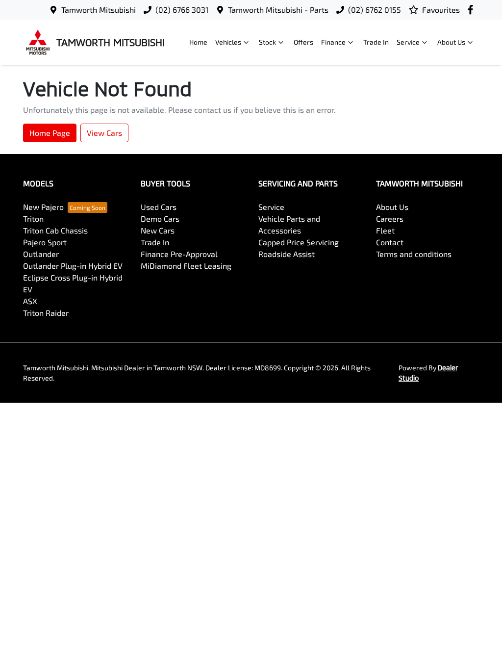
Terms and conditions (414, 253)
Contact (389, 242)
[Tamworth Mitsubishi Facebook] (472, 9)
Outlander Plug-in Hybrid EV (73, 265)
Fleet (385, 230)
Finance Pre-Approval (179, 253)
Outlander (41, 253)
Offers (303, 42)
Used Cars (158, 206)
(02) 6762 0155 (374, 9)
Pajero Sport (45, 242)
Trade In (376, 42)
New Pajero (43, 206)
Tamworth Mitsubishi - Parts (278, 9)
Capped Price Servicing (298, 242)
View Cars (104, 132)
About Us (451, 42)
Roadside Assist (286, 253)
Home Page (49, 132)
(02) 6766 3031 (181, 9)
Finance (333, 42)
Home (198, 42)
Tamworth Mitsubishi (98, 9)
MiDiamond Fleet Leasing (186, 265)
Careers (389, 218)
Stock (267, 42)
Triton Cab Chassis (55, 230)
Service (408, 42)
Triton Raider (46, 312)
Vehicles (228, 42)
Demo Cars (160, 218)
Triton (33, 218)
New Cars (158, 230)
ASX (30, 301)
